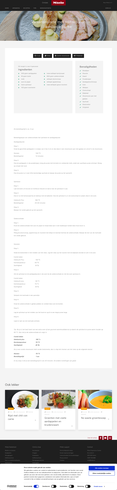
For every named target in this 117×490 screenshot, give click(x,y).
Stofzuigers (35, 462)
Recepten (26, 8)
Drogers (34, 453)
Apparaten (16, 8)
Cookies (62, 460)
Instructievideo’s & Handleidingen (69, 455)
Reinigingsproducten (38, 460)
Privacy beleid (64, 458)
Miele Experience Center (94, 450)
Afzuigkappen (9, 455)
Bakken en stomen (10, 450)
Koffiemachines (9, 458)
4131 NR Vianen (91, 455)
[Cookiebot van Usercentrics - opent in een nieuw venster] (12, 486)
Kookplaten (8, 453)
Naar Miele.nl (107, 2)
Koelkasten (35, 455)
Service (108, 8)
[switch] (53, 486)
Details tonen (98, 486)
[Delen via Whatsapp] (110, 438)
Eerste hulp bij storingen (66, 453)
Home (7, 8)
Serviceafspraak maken (66, 450)
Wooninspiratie (45, 8)
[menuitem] (9, 8)
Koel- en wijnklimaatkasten (12, 460)
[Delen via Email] (105, 438)
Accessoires (35, 450)
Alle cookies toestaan (102, 468)
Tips (35, 8)
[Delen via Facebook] (100, 438)
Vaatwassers (8, 462)
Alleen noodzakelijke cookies (102, 473)
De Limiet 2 (90, 453)
